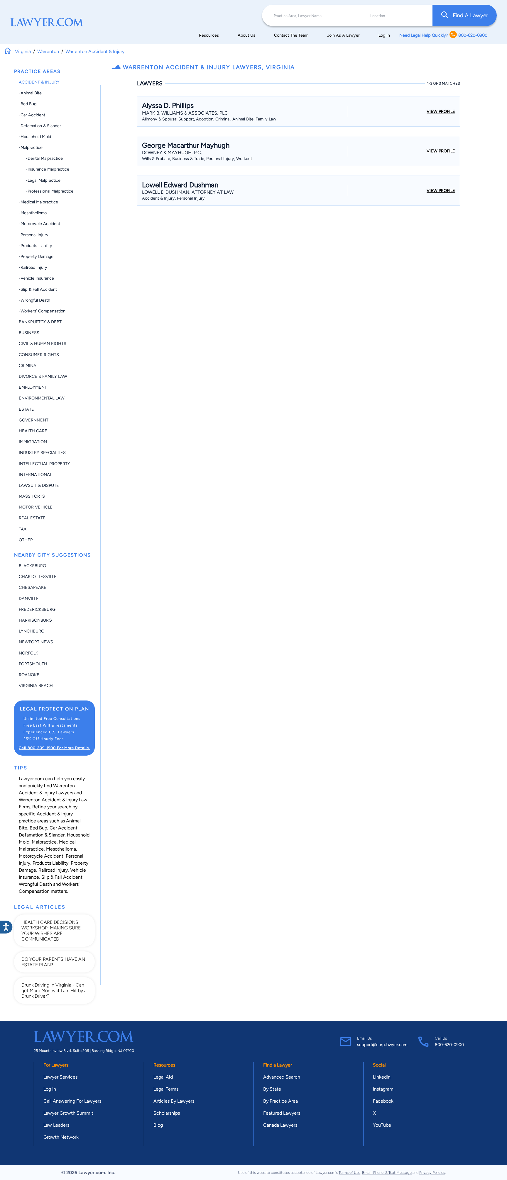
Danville (29, 598)
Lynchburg (31, 631)
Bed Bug (38, 828)
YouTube (382, 1125)
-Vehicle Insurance (36, 278)
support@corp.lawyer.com (382, 1044)
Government (33, 420)
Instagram (383, 1089)
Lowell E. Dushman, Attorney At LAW (188, 192)
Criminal (28, 365)
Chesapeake (32, 587)
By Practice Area (280, 1101)
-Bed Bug (27, 103)
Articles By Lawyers (173, 1101)
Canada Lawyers (280, 1125)
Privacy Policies (432, 1172)
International (35, 474)
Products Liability (50, 863)
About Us (246, 35)
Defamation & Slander (42, 835)
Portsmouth (33, 663)
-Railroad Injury (33, 267)
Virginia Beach (36, 685)
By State (272, 1089)
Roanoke (29, 674)
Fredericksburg (37, 609)
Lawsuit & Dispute (39, 485)
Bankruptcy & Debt (40, 321)
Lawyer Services (60, 1077)
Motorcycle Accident (41, 856)
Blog (158, 1125)
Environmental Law (42, 398)
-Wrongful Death (34, 300)
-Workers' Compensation (42, 311)
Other (26, 540)
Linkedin (382, 1077)
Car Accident (63, 828)
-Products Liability (35, 245)
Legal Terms (165, 1089)
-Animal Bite (30, 93)
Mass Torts (32, 496)
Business (29, 332)
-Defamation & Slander (40, 125)
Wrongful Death (35, 884)
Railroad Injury (53, 870)
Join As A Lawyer (343, 35)
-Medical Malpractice (38, 202)
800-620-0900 (449, 1044)
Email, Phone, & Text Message (387, 1172)
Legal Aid (163, 1077)
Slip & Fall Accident (61, 877)
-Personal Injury (33, 234)
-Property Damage (36, 256)
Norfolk (28, 653)
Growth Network (61, 1137)
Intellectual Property (44, 463)
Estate (26, 409)
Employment (33, 387)
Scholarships (166, 1113)
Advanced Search (281, 1077)
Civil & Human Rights (42, 343)
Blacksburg (32, 565)
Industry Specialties (42, 452)
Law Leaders (56, 1125)
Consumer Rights (39, 354)
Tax (22, 529)
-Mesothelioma (33, 212)
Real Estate (32, 518)
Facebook (383, 1101)
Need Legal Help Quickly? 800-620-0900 (443, 35)
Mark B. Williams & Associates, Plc (185, 113)
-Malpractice (31, 147)
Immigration (33, 441)
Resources (209, 35)
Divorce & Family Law (43, 376)
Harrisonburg (35, 620)
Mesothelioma (61, 849)
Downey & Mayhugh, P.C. (172, 152)
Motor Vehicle (36, 507)
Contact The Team (291, 35)
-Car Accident (32, 115)
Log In (384, 35)
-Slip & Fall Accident (38, 289)
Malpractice (44, 842)
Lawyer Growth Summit (68, 1113)
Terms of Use (349, 1172)
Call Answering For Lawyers (72, 1101)
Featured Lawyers (281, 1113)
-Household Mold (35, 136)
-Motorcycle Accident (39, 223)
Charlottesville (38, 576)
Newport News (36, 642)
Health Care (33, 430)
